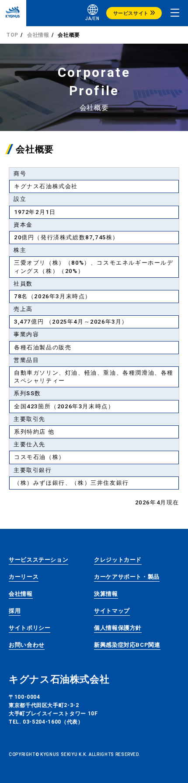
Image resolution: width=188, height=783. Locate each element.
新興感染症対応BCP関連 (127, 645)
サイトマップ (112, 610)
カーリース (23, 576)
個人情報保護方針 (118, 627)
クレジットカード (118, 559)
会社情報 (38, 35)
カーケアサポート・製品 (127, 576)
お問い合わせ (27, 645)
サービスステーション (38, 559)
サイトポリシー (29, 627)
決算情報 (106, 593)
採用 (15, 610)
